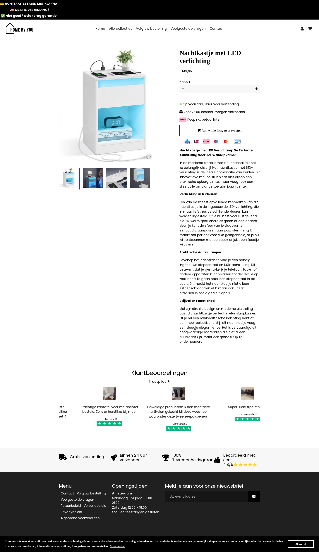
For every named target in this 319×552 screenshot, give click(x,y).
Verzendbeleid (95, 505)
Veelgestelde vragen (188, 28)
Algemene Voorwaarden (80, 518)
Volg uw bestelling (151, 28)
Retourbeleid (71, 505)
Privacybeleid (71, 512)
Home (100, 28)
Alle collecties (120, 28)
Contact (217, 28)
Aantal (184, 82)
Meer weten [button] (117, 546)
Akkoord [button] (300, 544)
